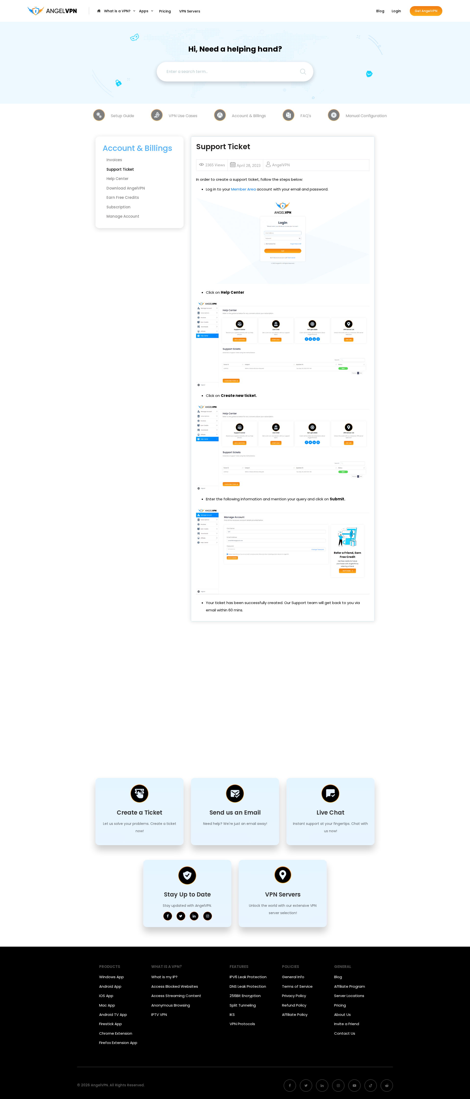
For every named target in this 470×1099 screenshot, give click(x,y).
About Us (342, 1014)
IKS (232, 1014)
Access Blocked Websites (174, 986)
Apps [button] (144, 11)
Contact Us (344, 1033)
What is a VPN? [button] (117, 11)
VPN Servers (189, 11)
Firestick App (110, 1023)
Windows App (111, 976)
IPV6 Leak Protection (248, 976)
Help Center (117, 178)
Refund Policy (294, 1005)
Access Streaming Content (176, 995)
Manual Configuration (366, 116)
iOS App (106, 995)
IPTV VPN (159, 1014)
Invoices (114, 159)
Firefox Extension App (118, 1042)
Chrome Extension (115, 1033)
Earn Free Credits (122, 197)
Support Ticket (120, 169)
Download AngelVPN (125, 188)
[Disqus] (283, 697)
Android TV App (113, 1014)
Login (396, 11)
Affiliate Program (349, 986)
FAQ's (305, 116)
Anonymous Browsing (170, 1005)
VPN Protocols (242, 1023)
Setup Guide (122, 116)
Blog (380, 11)
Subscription (118, 207)
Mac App (107, 1005)
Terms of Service (297, 986)
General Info (293, 976)
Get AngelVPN (426, 11)
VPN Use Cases (183, 116)
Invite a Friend (346, 1023)
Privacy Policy (294, 995)
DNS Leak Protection (248, 986)
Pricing (165, 11)
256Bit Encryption (245, 995)
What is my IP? (164, 976)
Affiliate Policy (294, 1014)
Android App (110, 986)
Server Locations (349, 995)
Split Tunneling (243, 1005)
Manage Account (122, 216)
